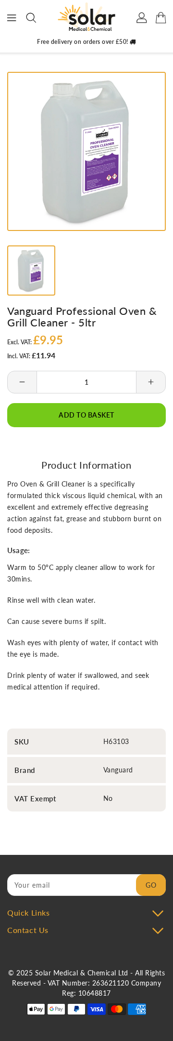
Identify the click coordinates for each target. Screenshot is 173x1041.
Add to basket (86, 415)
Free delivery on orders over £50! (83, 41)
